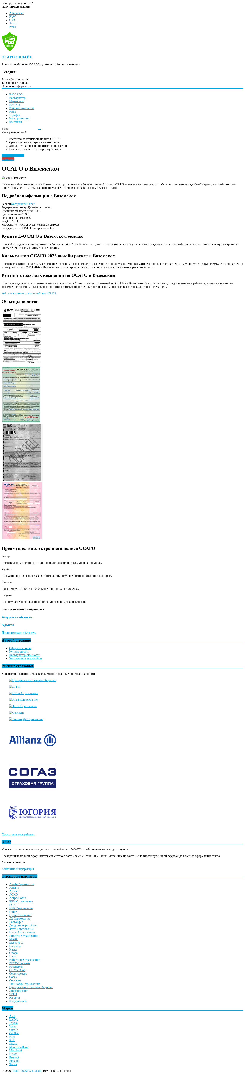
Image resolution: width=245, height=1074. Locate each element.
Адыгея (8, 625)
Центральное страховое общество (31, 987)
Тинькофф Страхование (24, 983)
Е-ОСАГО (16, 94)
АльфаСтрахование (21, 884)
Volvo (12, 1026)
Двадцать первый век (23, 925)
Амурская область (17, 617)
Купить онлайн (19, 651)
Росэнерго (16, 966)
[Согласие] (16, 712)
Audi (12, 1016)
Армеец (14, 891)
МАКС (13, 939)
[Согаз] (32, 791)
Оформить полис (20, 648)
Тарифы (14, 115)
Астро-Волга (17, 898)
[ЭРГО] (14, 686)
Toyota (13, 1023)
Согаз (13, 977)
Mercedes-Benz (18, 1047)
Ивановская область (19, 633)
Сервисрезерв (18, 973)
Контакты (15, 121)
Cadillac (14, 1033)
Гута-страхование (20, 915)
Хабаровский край (23, 204)
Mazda (13, 1043)
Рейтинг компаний (21, 108)
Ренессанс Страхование (24, 959)
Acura (13, 23)
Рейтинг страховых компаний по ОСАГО (29, 293)
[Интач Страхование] (23, 693)
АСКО (13, 894)
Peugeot (14, 1057)
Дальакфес (16, 922)
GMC (12, 20)
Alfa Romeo (16, 13)
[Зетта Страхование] (23, 706)
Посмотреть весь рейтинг (18, 834)
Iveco (12, 26)
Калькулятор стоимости (24, 655)
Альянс (14, 887)
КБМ (12, 111)
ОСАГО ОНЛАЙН (17, 57)
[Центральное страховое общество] (32, 680)
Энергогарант (18, 990)
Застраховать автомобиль (25, 658)
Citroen (13, 1029)
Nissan (13, 1053)
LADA (13, 1019)
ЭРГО (13, 994)
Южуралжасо (18, 1001)
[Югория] (32, 828)
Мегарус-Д (16, 942)
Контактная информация (18, 869)
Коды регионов (19, 118)
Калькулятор (17, 97)
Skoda (13, 1064)
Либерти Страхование (23, 935)
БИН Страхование (21, 901)
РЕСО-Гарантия (19, 963)
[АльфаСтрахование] (23, 699)
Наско (13, 949)
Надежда (15, 946)
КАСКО (14, 104)
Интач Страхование (22, 932)
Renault (14, 1060)
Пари (12, 956)
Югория (14, 997)
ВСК (12, 904)
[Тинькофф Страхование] (26, 719)
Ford (12, 1036)
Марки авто (16, 101)
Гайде (13, 911)
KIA (12, 1040)
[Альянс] (32, 755)
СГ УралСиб (17, 970)
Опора (13, 953)
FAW (12, 16)
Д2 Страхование (19, 918)
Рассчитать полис (13, 155)
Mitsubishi (15, 1050)
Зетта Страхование (21, 928)
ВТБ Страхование (21, 908)
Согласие (15, 980)
